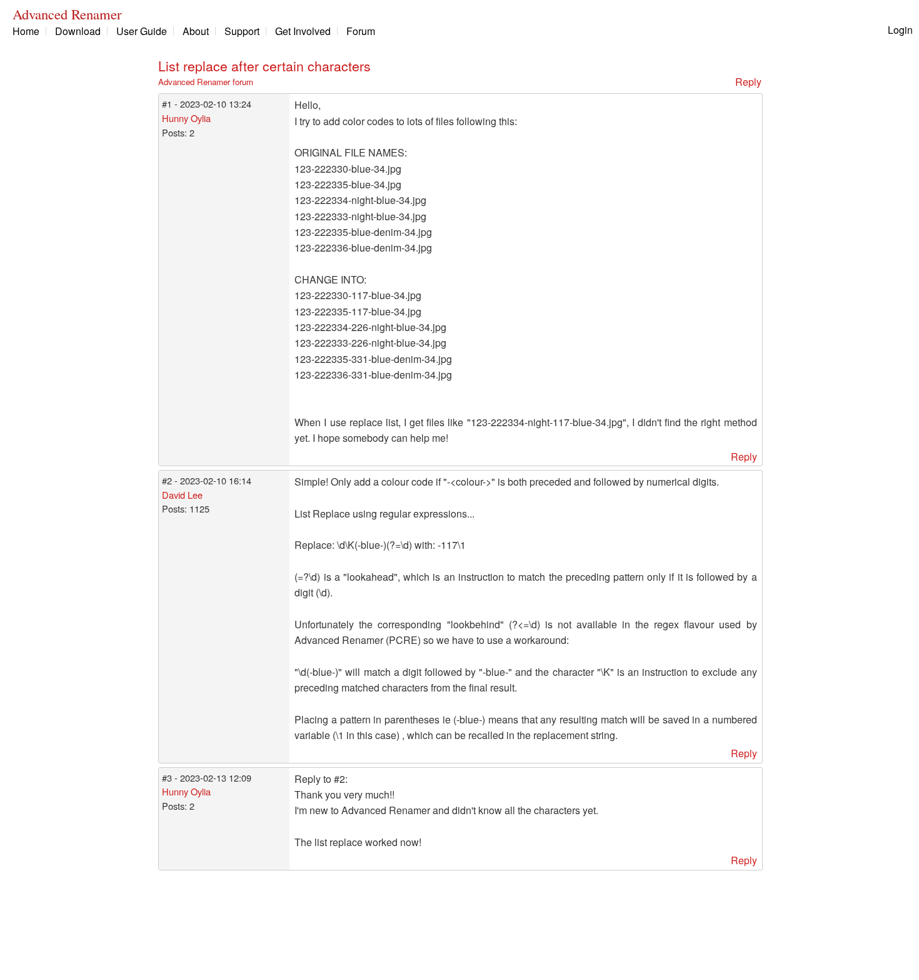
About (196, 31)
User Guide (141, 31)
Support (241, 31)
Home (26, 31)
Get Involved (303, 31)
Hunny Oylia (186, 118)
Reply (748, 81)
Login (900, 30)
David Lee (182, 494)
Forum (360, 31)
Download (78, 31)
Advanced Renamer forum (205, 82)
